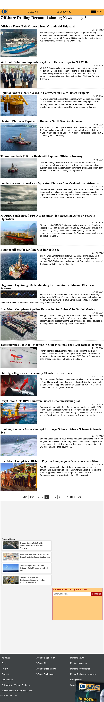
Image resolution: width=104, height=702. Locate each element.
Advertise (6, 658)
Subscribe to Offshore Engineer (16, 685)
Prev (32, 497)
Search (34, 12)
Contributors (7, 680)
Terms (4, 663)
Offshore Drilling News (46, 669)
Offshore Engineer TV (46, 658)
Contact (5, 674)
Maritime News (77, 658)
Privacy (5, 669)
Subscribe (65, 12)
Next (72, 497)
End (79, 497)
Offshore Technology (45, 674)
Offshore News (42, 663)
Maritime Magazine (78, 663)
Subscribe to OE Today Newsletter (17, 691)
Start (25, 497)
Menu (99, 11)
